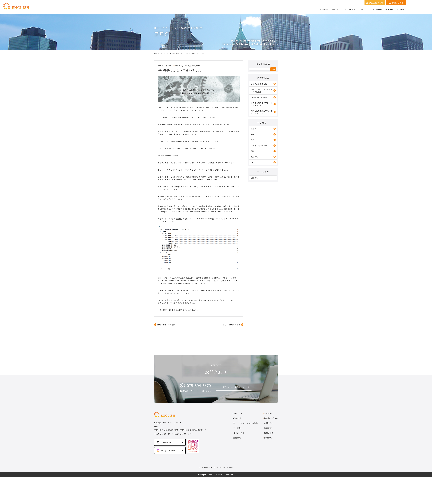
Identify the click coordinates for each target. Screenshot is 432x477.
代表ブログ (269, 432)
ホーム (156, 53)
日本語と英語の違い (259, 145)
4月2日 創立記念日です (260, 97)
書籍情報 (389, 9)
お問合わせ (269, 423)
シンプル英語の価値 (259, 84)
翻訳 (253, 151)
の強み (245, 423)
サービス (363, 9)
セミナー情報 (376, 9)
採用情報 (268, 437)
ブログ (165, 53)
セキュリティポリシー (225, 467)
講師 (198, 65)
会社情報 (400, 9)
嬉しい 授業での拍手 (231, 324)
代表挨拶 (324, 9)
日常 (185, 65)
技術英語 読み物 (271, 418)
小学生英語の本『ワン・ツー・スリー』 (261, 104)
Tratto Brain (229, 475)
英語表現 (191, 65)
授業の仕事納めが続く (166, 324)
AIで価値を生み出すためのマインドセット (261, 112)
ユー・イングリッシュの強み (343, 9)
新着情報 (268, 428)
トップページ (238, 413)
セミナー (175, 53)
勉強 (253, 134)
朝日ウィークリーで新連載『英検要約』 (261, 90)
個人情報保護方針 (205, 467)
